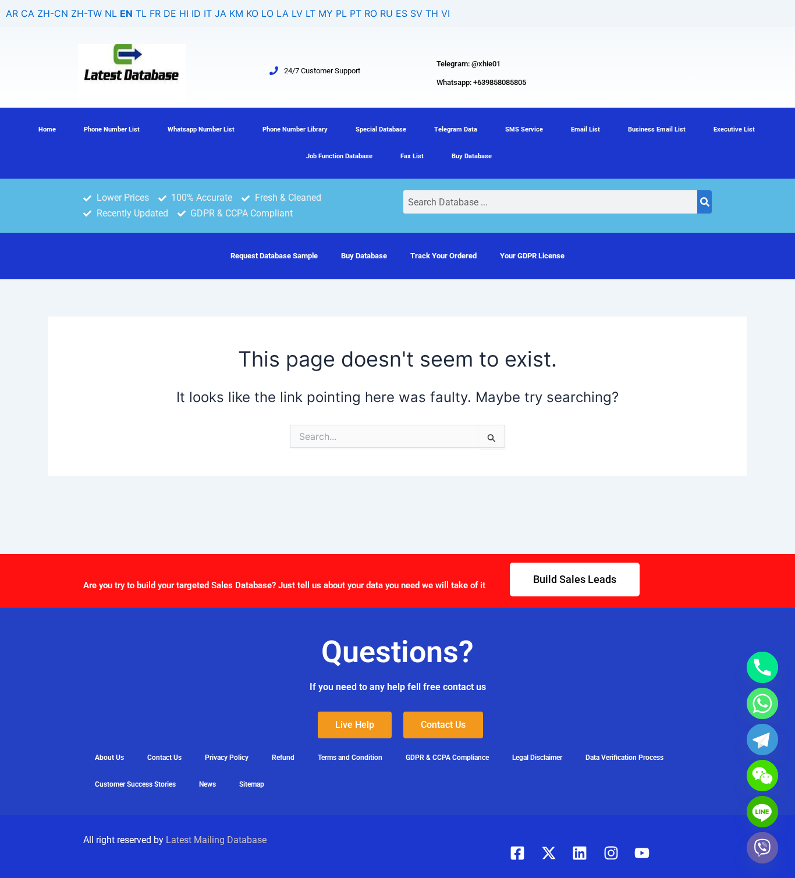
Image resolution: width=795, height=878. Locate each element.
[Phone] (762, 667)
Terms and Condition (350, 757)
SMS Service (524, 129)
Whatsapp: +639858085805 (481, 82)
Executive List (734, 129)
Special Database (381, 129)
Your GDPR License (532, 255)
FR (155, 13)
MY (325, 13)
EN (126, 13)
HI (184, 13)
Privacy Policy (227, 757)
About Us (109, 757)
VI (445, 13)
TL (141, 13)
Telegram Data (455, 129)
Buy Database (472, 156)
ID (196, 13)
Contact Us (164, 757)
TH (431, 13)
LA (282, 13)
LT (310, 13)
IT (208, 13)
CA (27, 13)
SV (416, 13)
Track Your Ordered (443, 255)
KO (252, 13)
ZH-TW (86, 13)
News (207, 784)
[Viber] (762, 847)
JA (220, 13)
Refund (283, 757)
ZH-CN (52, 13)
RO (370, 13)
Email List (585, 129)
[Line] (762, 811)
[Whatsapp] (762, 703)
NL (111, 13)
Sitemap (251, 784)
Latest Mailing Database (216, 839)
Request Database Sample (274, 255)
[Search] (704, 202)
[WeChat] (762, 775)
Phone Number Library (295, 129)
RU (386, 13)
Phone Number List (112, 129)
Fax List (412, 156)
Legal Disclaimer (537, 757)
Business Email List (657, 129)
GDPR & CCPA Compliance (447, 757)
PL (341, 13)
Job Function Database (339, 156)
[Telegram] (762, 739)
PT (355, 13)
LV (297, 13)
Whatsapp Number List (201, 129)
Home (47, 129)
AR (12, 13)
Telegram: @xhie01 (468, 63)
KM (236, 13)
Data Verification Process (624, 757)
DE (170, 13)
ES (401, 13)
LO (267, 13)
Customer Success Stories (135, 784)
